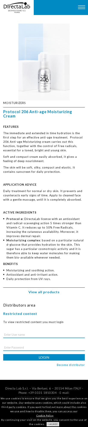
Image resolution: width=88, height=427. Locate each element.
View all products (44, 292)
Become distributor (71, 365)
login (44, 357)
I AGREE (53, 424)
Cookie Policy (45, 415)
